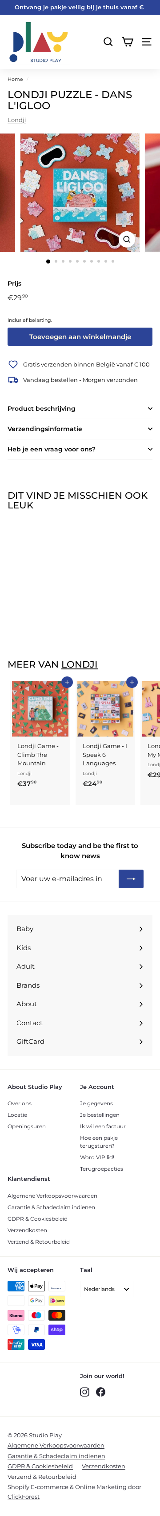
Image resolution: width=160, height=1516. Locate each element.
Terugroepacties (101, 1168)
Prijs (14, 283)
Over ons (20, 1103)
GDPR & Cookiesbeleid (38, 1218)
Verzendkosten (27, 1230)
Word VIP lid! (97, 1157)
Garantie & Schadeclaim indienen (51, 1207)
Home (15, 79)
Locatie (17, 1114)
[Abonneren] (131, 879)
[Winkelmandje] (127, 42)
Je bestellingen (100, 1114)
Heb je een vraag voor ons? (52, 449)
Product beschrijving (42, 408)
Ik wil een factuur (103, 1126)
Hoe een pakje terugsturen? (99, 1141)
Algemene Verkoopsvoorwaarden (52, 1195)
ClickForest (24, 1496)
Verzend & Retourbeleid (39, 1241)
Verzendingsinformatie (45, 429)
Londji (17, 119)
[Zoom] (127, 239)
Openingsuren (27, 1126)
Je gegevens (96, 1103)
